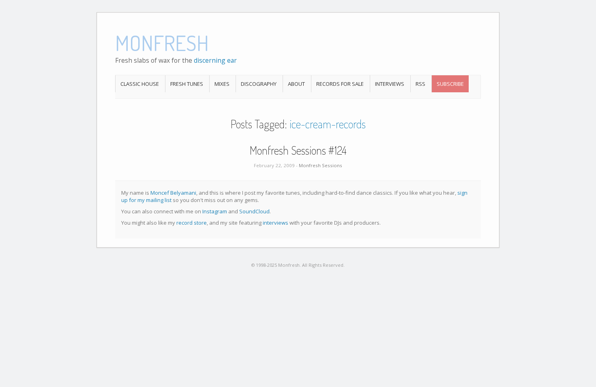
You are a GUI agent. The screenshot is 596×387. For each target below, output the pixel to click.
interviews (275, 222)
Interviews (389, 83)
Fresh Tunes (186, 83)
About (296, 83)
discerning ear (215, 60)
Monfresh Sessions (320, 165)
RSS (420, 83)
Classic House (139, 83)
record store (191, 222)
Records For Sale (340, 83)
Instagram (214, 211)
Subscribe (450, 83)
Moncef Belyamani (173, 192)
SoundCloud (254, 211)
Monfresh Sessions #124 (298, 150)
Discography (259, 83)
